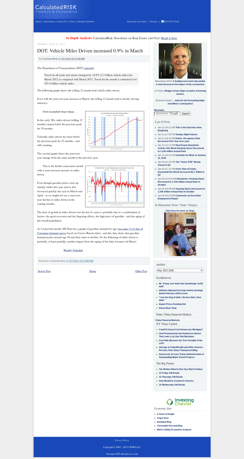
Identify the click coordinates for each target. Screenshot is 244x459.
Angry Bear (163, 418)
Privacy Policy (122, 440)
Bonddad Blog (164, 422)
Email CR (62, 21)
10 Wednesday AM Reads (172, 385)
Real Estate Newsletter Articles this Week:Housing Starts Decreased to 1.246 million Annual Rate (181, 148)
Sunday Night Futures (187, 134)
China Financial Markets (167, 320)
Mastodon (159, 110)
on (79, 260)
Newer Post (44, 271)
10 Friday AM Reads (169, 373)
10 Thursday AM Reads (171, 377)
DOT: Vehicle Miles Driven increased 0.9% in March (90, 50)
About (38, 21)
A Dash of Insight (165, 414)
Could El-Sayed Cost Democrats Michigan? (181, 329)
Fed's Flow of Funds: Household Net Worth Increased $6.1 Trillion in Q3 (181, 172)
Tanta (72, 21)
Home (92, 271)
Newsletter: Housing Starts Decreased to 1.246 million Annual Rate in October (181, 182)
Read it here (169, 38)
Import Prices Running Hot (172, 304)
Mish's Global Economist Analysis (174, 429)
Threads (153, 21)
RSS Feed (174, 21)
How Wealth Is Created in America (176, 381)
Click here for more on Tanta (180, 211)
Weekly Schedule (85, 21)
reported (89, 68)
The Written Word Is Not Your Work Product (181, 369)
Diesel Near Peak (168, 308)
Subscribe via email (136, 21)
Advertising (49, 21)
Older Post (141, 271)
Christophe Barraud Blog (169, 425)
